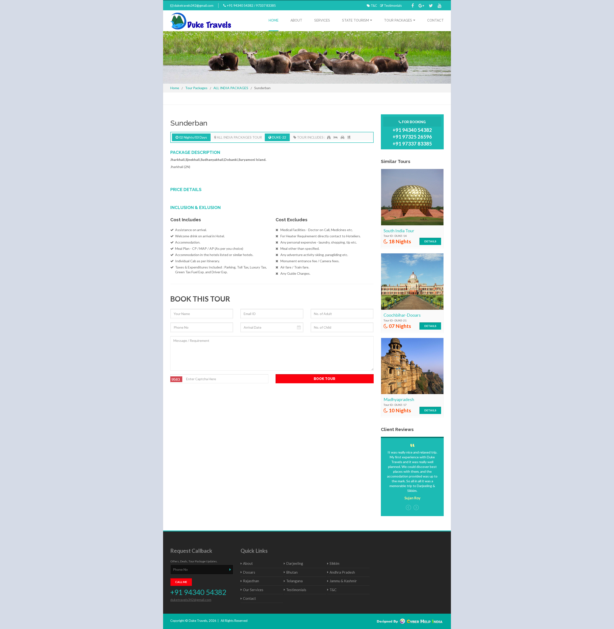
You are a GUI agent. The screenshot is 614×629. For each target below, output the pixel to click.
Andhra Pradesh (342, 572)
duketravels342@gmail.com (193, 5)
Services (322, 20)
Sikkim (334, 563)
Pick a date (300, 327)
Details (430, 241)
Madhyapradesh (399, 399)
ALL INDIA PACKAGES (230, 88)
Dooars (249, 572)
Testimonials (392, 5)
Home (273, 20)
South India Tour (399, 230)
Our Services (253, 590)
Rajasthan (251, 581)
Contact (435, 20)
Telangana (294, 581)
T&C (373, 5)
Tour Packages (398, 20)
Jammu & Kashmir (343, 581)
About (296, 20)
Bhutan (292, 572)
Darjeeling (294, 563)
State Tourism (355, 20)
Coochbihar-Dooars (402, 315)
